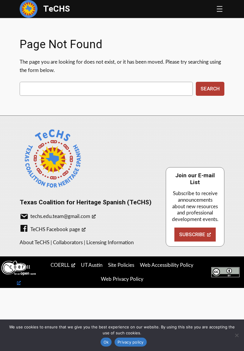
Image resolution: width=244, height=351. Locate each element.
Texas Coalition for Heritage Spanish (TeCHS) (85, 202)
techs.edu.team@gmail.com (60, 216)
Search (210, 89)
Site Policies (121, 265)
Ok (106, 342)
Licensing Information (110, 242)
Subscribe (192, 234)
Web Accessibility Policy (166, 265)
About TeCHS (34, 242)
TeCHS (56, 9)
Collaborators (68, 242)
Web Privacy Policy (122, 279)
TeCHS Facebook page (55, 229)
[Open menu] (219, 9)
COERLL (60, 265)
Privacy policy (131, 342)
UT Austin (91, 265)
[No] (237, 335)
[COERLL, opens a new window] (18, 272)
